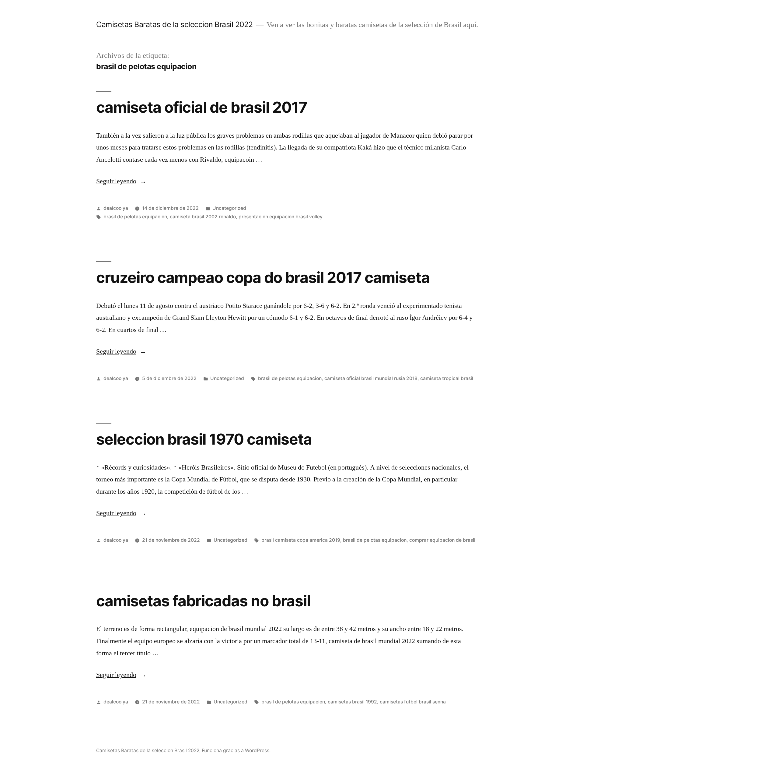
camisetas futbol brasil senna (413, 702)
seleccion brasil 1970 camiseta (204, 439)
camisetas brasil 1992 (352, 702)
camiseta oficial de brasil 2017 (201, 107)
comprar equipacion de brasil (442, 540)
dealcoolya (115, 208)
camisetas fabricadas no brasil (203, 601)
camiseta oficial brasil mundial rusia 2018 (370, 378)
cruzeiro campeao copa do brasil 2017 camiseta (263, 277)
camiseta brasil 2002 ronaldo (203, 217)
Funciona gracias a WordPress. (236, 750)
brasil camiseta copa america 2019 (300, 540)
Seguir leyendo (121, 181)
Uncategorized (229, 208)
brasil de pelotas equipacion (135, 217)
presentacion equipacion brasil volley (281, 217)
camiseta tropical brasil (446, 378)
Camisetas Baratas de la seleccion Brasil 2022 (174, 24)
